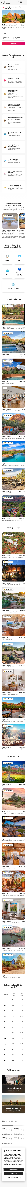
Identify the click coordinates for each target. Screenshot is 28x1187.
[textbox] (7, 39)
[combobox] (13, 34)
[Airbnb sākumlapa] (3, 7)
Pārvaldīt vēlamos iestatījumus (13, 1177)
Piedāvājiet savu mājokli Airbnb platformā (13, 7)
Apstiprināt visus (13, 1169)
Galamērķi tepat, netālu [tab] (7, 1124)
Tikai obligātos (13, 1173)
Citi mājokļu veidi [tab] (20, 1124)
